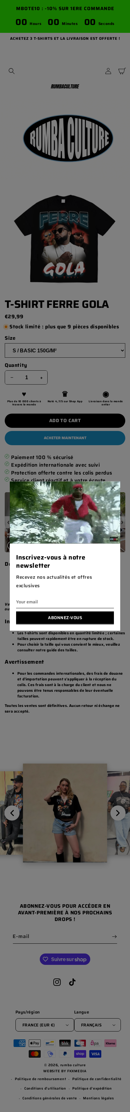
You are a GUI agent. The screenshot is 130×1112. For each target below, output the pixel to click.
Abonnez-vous (65, 617)
